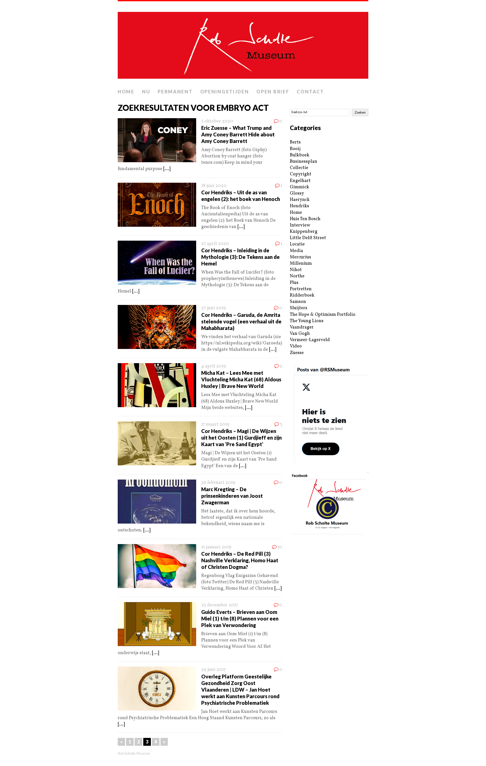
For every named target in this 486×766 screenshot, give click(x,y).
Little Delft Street (308, 238)
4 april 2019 (213, 366)
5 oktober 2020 (217, 121)
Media (296, 251)
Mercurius (300, 257)
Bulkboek (299, 155)
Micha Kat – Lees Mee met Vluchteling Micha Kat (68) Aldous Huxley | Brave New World (241, 379)
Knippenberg (303, 232)
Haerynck (300, 200)
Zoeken (360, 112)
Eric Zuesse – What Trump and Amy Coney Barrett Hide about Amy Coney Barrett (238, 134)
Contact (310, 91)
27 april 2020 (215, 244)
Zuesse (297, 353)
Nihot (296, 270)
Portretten (301, 289)
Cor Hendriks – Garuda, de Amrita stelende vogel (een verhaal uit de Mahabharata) (241, 321)
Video (296, 346)
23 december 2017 (219, 605)
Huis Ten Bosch (305, 219)
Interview (300, 225)
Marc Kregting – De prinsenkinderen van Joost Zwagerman (232, 495)
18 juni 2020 (214, 186)
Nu (146, 91)
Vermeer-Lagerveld (310, 340)
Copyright (300, 174)
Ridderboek (302, 295)
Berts (295, 142)
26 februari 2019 (218, 483)
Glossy (297, 193)
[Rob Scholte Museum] (243, 43)
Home (126, 91)
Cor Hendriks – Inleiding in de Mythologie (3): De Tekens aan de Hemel (240, 256)
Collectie (299, 168)
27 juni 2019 (213, 308)
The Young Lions (306, 321)
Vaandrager (302, 327)
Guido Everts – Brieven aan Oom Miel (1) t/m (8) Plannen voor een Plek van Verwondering (239, 618)
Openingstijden (224, 91)
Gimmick (299, 187)
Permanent (175, 91)
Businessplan (303, 161)
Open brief (272, 91)
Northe (297, 276)
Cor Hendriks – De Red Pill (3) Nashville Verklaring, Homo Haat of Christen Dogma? (239, 560)
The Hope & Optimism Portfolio (322, 315)
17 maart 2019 (215, 424)
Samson (298, 302)
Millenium (301, 263)
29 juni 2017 (213, 670)
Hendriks (299, 206)
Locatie (297, 244)
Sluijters (298, 308)
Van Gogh (300, 333)
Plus (294, 283)
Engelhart (300, 181)
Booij (295, 149)
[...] (166, 169)
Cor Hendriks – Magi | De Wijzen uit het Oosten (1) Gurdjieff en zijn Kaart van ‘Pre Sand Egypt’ (241, 437)
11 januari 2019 (216, 547)
